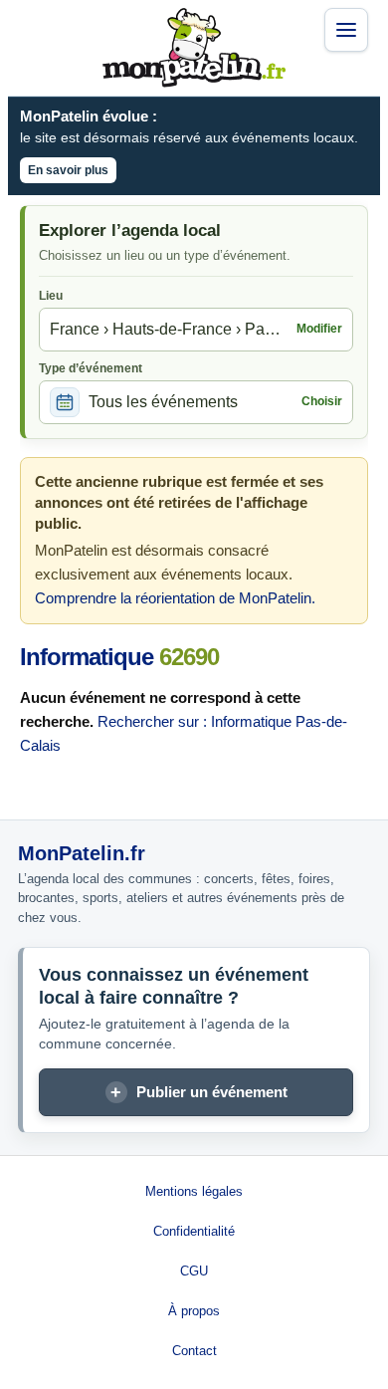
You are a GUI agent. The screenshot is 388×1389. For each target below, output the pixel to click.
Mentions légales (194, 1191)
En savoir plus (68, 170)
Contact (194, 1350)
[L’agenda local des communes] (194, 48)
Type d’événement (90, 368)
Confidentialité (194, 1231)
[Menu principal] (346, 30)
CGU (194, 1271)
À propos (194, 1310)
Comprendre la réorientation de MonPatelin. (175, 597)
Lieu (51, 296)
